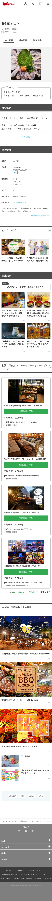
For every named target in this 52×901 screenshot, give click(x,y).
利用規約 (21, 870)
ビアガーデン (34, 592)
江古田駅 (13, 796)
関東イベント (36, 821)
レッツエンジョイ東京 (10, 821)
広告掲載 (38, 878)
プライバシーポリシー (35, 870)
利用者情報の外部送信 (9, 874)
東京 (22, 796)
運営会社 (48, 878)
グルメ (32, 796)
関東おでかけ (24, 821)
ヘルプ (44, 874)
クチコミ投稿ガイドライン (29, 874)
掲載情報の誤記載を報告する (40, 215)
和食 (41, 796)
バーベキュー (20, 592)
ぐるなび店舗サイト (19, 202)
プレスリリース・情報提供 (23, 878)
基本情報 (6, 149)
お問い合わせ (5, 878)
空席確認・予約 (26, 411)
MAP (15, 173)
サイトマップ (10, 870)
